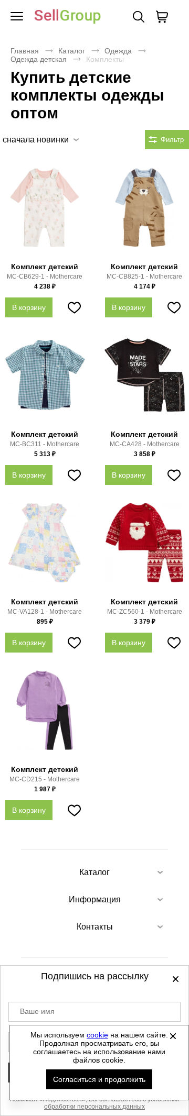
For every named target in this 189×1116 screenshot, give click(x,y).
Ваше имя (37, 1011)
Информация (95, 899)
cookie (97, 1035)
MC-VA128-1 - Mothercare (44, 611)
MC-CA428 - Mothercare (145, 444)
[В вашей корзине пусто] (161, 16)
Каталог (71, 51)
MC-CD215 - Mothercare (44, 779)
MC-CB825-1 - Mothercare (144, 276)
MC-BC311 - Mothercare (44, 444)
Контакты (95, 926)
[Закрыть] (172, 1036)
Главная (24, 51)
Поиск (138, 17)
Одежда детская (38, 59)
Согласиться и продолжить (99, 1079)
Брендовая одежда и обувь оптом (68, 17)
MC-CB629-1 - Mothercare (44, 276)
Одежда (118, 51)
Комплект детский (44, 266)
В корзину (29, 307)
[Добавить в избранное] (74, 307)
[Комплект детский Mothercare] (44, 213)
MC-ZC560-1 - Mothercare (144, 611)
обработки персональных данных (94, 1106)
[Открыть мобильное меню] (16, 16)
